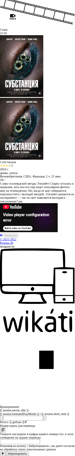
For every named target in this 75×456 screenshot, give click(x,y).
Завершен (10, 235)
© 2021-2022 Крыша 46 (8, 241)
